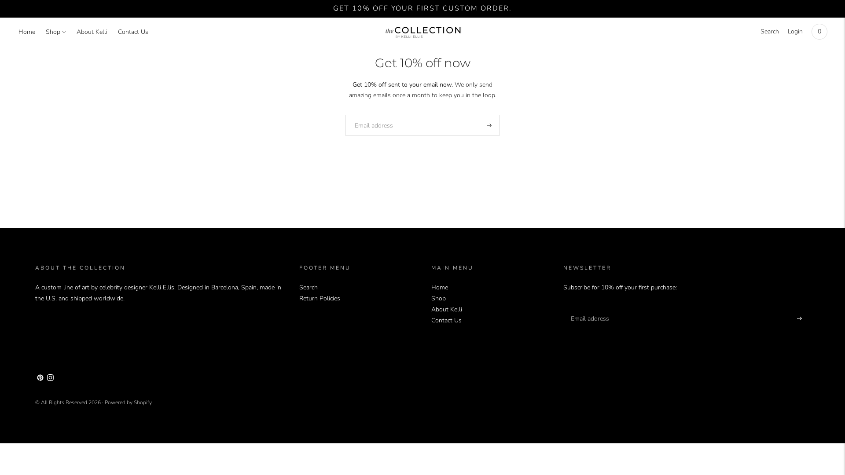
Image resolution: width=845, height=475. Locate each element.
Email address (370, 114)
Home (26, 32)
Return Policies (319, 298)
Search (769, 31)
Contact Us (133, 32)
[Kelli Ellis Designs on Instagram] (50, 379)
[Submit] (489, 125)
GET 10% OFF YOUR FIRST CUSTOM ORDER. (422, 8)
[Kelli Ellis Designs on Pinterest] (40, 379)
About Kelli (92, 32)
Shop (53, 32)
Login (795, 31)
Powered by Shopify (128, 402)
